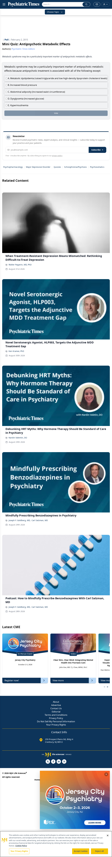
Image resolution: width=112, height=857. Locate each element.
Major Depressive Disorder (38, 167)
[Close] (108, 835)
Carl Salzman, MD (40, 520)
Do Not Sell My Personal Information (56, 721)
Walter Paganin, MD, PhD (20, 264)
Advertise (56, 705)
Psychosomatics (97, 167)
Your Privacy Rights (56, 724)
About (56, 701)
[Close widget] (106, 774)
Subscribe (96, 149)
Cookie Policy (21, 845)
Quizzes (57, 167)
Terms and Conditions (56, 714)
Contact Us (56, 708)
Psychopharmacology (13, 167)
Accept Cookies (81, 851)
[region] (56, 844)
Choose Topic (53, 12)
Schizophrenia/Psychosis (75, 167)
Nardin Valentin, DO (18, 437)
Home (37, 779)
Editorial (56, 711)
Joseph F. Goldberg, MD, (19, 520)
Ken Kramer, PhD (16, 351)
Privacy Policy (56, 718)
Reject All (99, 851)
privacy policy (57, 155)
